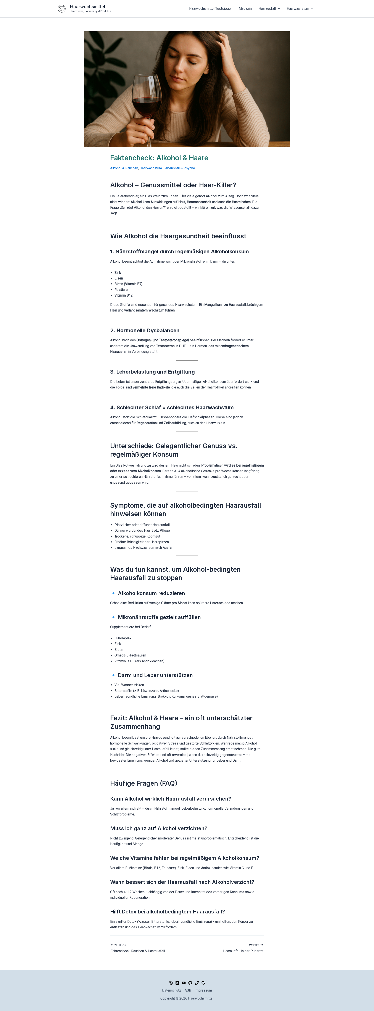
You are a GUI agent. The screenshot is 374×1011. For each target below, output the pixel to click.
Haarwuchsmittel (87, 6)
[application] (278, 8)
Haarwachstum (151, 168)
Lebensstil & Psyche (179, 168)
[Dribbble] (171, 983)
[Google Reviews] (203, 983)
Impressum (203, 990)
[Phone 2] (197, 983)
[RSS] (177, 983)
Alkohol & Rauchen (124, 168)
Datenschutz (171, 990)
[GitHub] (190, 983)
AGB (188, 990)
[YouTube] (184, 983)
